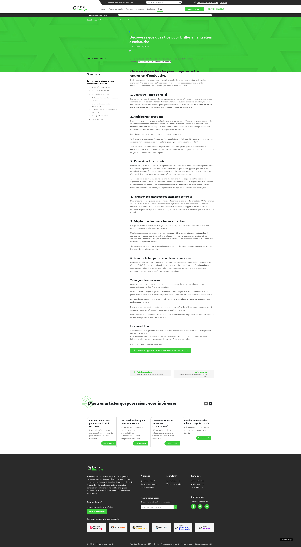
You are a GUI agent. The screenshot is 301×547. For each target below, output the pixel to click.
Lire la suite (108, 441)
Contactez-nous (97, 511)
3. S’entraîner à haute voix (101, 94)
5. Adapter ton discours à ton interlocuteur (101, 105)
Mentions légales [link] (187, 544)
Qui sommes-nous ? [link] (148, 481)
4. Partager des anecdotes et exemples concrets (105, 99)
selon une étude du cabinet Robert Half (154, 62)
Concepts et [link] (148, 484)
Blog (160, 9)
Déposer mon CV (194, 9)
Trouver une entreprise (135, 9)
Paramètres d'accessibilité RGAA (207, 2)
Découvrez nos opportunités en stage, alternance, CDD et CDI (160, 350)
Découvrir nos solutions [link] (174, 484)
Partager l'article (96, 58)
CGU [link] (149, 544)
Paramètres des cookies (138, 544)
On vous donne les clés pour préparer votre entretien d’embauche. (100, 82)
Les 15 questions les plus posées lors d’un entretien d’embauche (156, 134)
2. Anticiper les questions (101, 91)
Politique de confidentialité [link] (170, 544)
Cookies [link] (156, 544)
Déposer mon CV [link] (197, 487)
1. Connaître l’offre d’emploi (102, 87)
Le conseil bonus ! (98, 119)
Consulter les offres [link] (197, 481)
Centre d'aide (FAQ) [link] (147, 487)
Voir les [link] (197, 484)
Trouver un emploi (116, 9)
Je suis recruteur (216, 9)
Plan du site (223, 2)
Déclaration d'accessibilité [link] (203, 544)
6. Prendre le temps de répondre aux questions (104, 111)
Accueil (103, 9)
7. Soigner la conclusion (101, 116)
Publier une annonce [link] (173, 481)
